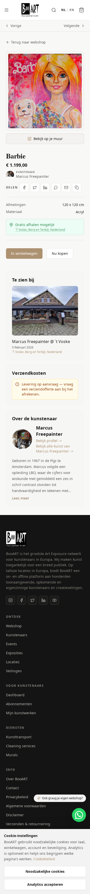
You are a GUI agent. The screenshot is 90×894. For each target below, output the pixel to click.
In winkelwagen (24, 253)
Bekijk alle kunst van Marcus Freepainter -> (54, 449)
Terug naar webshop (28, 42)
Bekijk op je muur (48, 138)
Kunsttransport (19, 736)
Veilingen (14, 670)
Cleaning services (21, 746)
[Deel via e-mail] (66, 187)
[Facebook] (21, 600)
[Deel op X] (34, 187)
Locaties (13, 662)
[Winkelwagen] (81, 10)
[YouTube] (54, 600)
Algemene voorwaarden (26, 806)
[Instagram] (10, 600)
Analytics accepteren (45, 884)
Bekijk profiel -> (49, 440)
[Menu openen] (6, 10)
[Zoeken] (53, 10)
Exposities (14, 652)
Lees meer (20, 498)
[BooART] (30, 10)
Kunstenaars (16, 634)
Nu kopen (60, 253)
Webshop (14, 626)
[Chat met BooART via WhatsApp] (79, 815)
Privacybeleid (17, 796)
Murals (12, 754)
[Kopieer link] (76, 187)
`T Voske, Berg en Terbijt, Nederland (40, 230)
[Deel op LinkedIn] (45, 187)
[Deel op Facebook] (24, 187)
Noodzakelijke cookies (45, 871)
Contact (12, 788)
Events (11, 644)
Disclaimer (15, 814)
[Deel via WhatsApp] (55, 187)
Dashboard (15, 694)
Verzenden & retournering (28, 824)
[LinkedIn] (43, 600)
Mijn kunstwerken (21, 712)
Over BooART (17, 778)
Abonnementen (19, 704)
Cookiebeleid (44, 858)
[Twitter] (32, 600)
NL (63, 10)
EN (72, 10)
